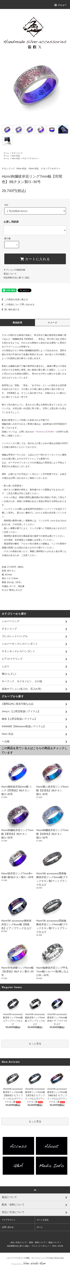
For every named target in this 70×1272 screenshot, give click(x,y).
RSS (54, 1246)
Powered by (16, 1264)
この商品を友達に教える (16, 299)
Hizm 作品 (16, 156)
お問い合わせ (8, 1227)
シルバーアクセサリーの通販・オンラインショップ (27, 1258)
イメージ (52, 322)
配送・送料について (37, 1242)
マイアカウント (9, 1220)
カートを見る (43, 1220)
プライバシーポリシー (41, 1246)
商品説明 (17, 322)
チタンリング (17, 153)
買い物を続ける (11, 309)
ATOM (60, 1246)
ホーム (6, 153)
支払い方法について (18, 1242)
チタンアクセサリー (30, 158)
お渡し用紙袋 (11, 221)
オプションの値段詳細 (14, 270)
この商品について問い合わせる (19, 304)
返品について (10, 273)
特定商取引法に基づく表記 (16, 277)
